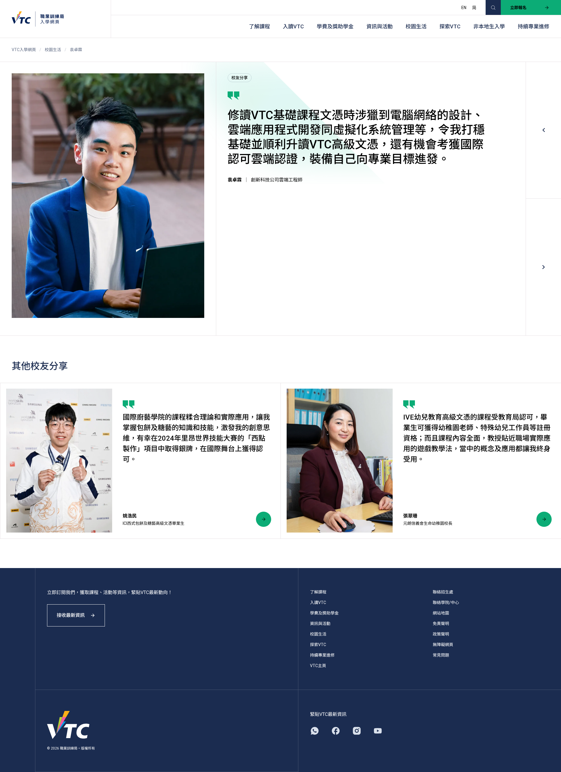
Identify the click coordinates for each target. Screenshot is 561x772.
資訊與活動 (379, 26)
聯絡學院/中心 (446, 602)
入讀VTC (293, 26)
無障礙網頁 (443, 644)
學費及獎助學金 (335, 26)
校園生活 (416, 26)
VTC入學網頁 (24, 49)
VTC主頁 (318, 665)
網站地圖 (441, 613)
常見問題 (441, 655)
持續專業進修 (533, 26)
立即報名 (518, 7)
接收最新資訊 (71, 615)
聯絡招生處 (443, 592)
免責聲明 (441, 623)
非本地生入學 (489, 26)
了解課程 (259, 26)
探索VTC (449, 26)
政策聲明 (441, 634)
